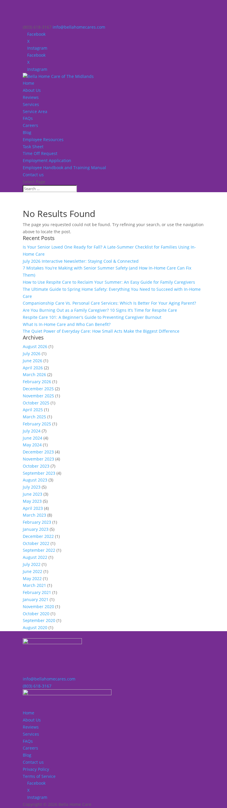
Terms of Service (39, 776)
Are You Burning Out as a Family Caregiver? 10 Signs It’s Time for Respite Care (100, 310)
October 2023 (36, 466)
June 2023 (32, 494)
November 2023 (38, 459)
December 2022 (38, 536)
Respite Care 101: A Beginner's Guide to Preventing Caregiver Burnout (92, 317)
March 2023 (34, 515)
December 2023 (38, 452)
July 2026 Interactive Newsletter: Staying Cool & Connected (81, 261)
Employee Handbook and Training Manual (64, 167)
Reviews (31, 97)
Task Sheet (33, 146)
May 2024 (32, 445)
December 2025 (38, 388)
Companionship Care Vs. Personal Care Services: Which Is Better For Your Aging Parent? (109, 303)
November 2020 (38, 606)
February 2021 (37, 592)
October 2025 (36, 403)
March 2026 (34, 374)
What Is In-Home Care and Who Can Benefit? (67, 324)
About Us (32, 90)
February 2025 (37, 424)
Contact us (33, 174)
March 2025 (34, 416)
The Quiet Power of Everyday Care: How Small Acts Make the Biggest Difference (101, 331)
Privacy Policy (36, 769)
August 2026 (35, 346)
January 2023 (35, 529)
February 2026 (37, 381)
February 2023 (37, 522)
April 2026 (33, 367)
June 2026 (32, 360)
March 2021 (34, 585)
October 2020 (36, 613)
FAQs (28, 118)
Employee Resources (43, 139)
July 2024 (31, 431)
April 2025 (33, 409)
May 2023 (32, 501)
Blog (27, 132)
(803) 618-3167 (37, 686)
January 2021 (35, 599)
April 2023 (33, 508)
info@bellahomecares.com (49, 679)
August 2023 (35, 480)
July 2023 (31, 487)
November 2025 (38, 396)
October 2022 (36, 543)
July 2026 (31, 353)
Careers (30, 125)
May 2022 (32, 578)
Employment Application (47, 160)
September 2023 (39, 473)
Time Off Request (40, 153)
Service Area (35, 111)
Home (28, 83)
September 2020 (39, 620)
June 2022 (32, 571)
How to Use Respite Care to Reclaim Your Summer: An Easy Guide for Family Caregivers (109, 282)
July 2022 (31, 564)
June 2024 (32, 438)
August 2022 (35, 557)
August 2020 (35, 627)
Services (31, 104)
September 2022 (39, 550)
